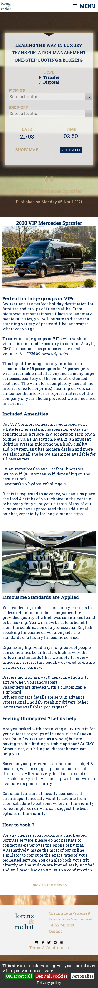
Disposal (51, 82)
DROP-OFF (18, 107)
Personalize (82, 976)
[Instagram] (61, 942)
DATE (27, 129)
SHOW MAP (26, 149)
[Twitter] (49, 942)
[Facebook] (42, 942)
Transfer (51, 77)
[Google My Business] (36, 942)
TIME (71, 129)
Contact (55, 931)
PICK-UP (17, 90)
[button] (88, 96)
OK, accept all (19, 976)
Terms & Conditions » (49, 947)
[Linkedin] (55, 942)
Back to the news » (49, 884)
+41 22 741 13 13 (61, 925)
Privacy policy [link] (49, 982)
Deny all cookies (51, 976)
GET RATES (71, 149)
